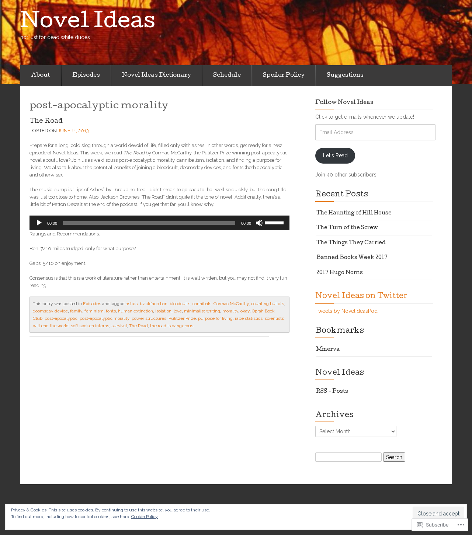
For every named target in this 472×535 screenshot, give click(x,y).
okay (245, 311)
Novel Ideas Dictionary (156, 75)
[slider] (275, 222)
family (76, 311)
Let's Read (335, 155)
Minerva (328, 349)
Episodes (86, 75)
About (40, 75)
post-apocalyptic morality (104, 318)
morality (230, 311)
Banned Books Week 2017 (352, 257)
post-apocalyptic (61, 318)
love (178, 311)
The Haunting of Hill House (354, 213)
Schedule (227, 75)
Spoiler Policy (284, 75)
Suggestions (345, 75)
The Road (46, 121)
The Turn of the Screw (347, 228)
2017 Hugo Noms (339, 273)
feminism (94, 311)
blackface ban (153, 303)
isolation (163, 311)
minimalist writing (202, 311)
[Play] (39, 223)
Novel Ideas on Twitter (361, 296)
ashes (132, 303)
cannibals (201, 303)
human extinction (135, 311)
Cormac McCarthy (231, 303)
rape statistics (249, 318)
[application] (159, 223)
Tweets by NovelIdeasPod (346, 311)
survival (119, 325)
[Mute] (259, 223)
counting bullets (267, 303)
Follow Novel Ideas (344, 103)
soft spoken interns (90, 325)
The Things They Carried (351, 243)
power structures (149, 318)
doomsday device (50, 311)
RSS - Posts (332, 391)
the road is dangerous (171, 325)
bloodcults (180, 303)
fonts (111, 311)
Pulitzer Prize (182, 318)
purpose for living (215, 318)
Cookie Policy (144, 516)
